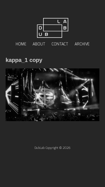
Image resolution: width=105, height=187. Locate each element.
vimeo (52, 8)
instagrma (60, 8)
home (21, 44)
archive (82, 44)
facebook (44, 8)
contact (60, 44)
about (38, 44)
